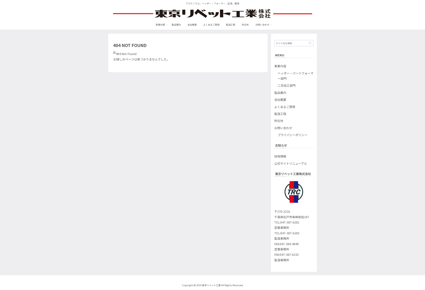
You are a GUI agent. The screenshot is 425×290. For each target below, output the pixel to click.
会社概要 (280, 99)
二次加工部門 (287, 85)
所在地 (278, 120)
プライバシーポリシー (292, 135)
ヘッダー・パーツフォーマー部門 (295, 76)
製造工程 (280, 114)
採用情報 (280, 156)
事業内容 (280, 66)
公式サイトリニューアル (290, 163)
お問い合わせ (283, 128)
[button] (310, 43)
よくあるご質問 (284, 107)
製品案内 (280, 92)
